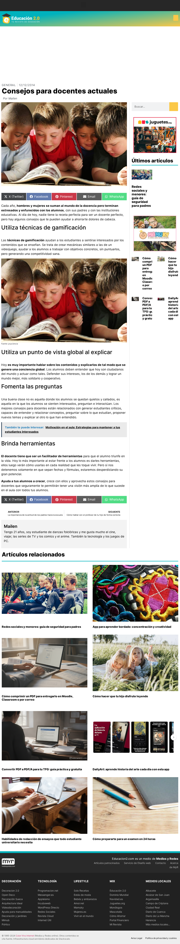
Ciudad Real (153, 907)
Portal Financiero (119, 920)
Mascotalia (116, 911)
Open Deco (8, 894)
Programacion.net (48, 890)
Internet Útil (44, 920)
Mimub (5, 920)
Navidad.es (116, 899)
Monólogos (116, 907)
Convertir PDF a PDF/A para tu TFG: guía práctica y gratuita (149, 308)
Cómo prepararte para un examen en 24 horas (124, 839)
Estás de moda (82, 894)
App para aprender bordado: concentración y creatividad (132, 626)
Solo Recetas (81, 890)
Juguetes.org (117, 903)
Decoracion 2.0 (10, 890)
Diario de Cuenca (155, 911)
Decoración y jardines (14, 915)
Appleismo (44, 899)
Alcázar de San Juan (157, 894)
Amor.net (79, 903)
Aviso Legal (136, 938)
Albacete (151, 890)
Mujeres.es (80, 911)
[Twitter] (176, 5)
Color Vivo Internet (25, 935)
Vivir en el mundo (84, 915)
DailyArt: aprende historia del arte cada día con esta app (131, 769)
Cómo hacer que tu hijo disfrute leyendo (174, 266)
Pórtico (6, 924)
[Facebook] (171, 5)
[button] (83, 5)
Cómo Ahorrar (118, 915)
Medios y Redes (167, 858)
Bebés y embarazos (85, 899)
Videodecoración (11, 907)
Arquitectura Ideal (12, 903)
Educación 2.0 (118, 890)
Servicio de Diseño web (137, 862)
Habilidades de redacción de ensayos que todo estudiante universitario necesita (42, 840)
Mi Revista (115, 924)
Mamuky (79, 907)
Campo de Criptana (157, 903)
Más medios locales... (158, 924)
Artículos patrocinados (107, 862)
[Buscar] (173, 106)
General (9, 85)
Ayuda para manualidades (17, 911)
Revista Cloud (46, 915)
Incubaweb (44, 903)
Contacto (160, 862)
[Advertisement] (90, 52)
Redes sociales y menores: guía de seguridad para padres (141, 196)
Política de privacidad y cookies (161, 938)
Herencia (151, 920)
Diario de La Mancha (157, 915)
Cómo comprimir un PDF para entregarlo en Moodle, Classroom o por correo (150, 273)
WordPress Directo (48, 907)
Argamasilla (152, 899)
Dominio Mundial (119, 894)
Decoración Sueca (12, 899)
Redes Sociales (46, 911)
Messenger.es (46, 894)
